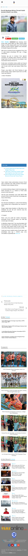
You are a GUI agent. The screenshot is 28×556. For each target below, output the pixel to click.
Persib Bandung (10, 296)
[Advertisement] (14, 149)
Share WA (15, 38)
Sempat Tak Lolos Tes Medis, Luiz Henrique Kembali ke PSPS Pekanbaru (13, 433)
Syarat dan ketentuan (21, 540)
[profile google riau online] (18, 545)
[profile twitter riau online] (15, 545)
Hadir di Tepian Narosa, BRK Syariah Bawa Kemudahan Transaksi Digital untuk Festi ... (18, 519)
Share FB (22, 38)
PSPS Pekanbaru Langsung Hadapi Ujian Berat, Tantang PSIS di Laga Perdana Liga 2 (13, 391)
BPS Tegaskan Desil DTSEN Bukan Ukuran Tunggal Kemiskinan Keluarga (18, 474)
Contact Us (12, 540)
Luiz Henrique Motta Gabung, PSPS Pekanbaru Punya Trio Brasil (14, 455)
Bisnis (14, 463)
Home (3, 6)
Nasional (14, 471)
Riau (14, 478)
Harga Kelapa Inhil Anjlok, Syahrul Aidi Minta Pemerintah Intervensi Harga (19, 489)
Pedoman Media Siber (9, 541)
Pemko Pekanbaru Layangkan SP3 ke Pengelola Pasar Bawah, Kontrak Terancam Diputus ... (13, 337)
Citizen (14, 508)
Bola (6, 6)
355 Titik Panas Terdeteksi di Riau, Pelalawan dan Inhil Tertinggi (19, 503)
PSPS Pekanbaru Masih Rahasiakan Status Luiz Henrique (14, 370)
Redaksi (5, 540)
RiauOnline (19, 550)
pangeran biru (19, 296)
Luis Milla (4, 296)
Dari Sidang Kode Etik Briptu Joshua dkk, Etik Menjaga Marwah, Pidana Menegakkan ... (19, 511)
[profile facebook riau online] (9, 545)
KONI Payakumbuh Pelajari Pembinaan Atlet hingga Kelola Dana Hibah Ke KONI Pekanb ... (19, 481)
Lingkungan (15, 500)
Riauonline (15, 296)
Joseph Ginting (23, 14)
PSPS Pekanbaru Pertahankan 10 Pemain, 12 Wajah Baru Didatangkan (14, 412)
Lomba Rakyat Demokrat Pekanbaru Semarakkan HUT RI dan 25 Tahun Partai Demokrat (13, 332)
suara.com (17, 233)
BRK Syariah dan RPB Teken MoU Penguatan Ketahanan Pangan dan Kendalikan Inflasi (18, 466)
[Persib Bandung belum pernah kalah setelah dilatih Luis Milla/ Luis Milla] (14, 24)
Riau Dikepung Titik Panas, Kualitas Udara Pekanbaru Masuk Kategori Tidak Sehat (19, 496)
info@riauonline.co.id (20, 541)
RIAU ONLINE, (5, 42)
